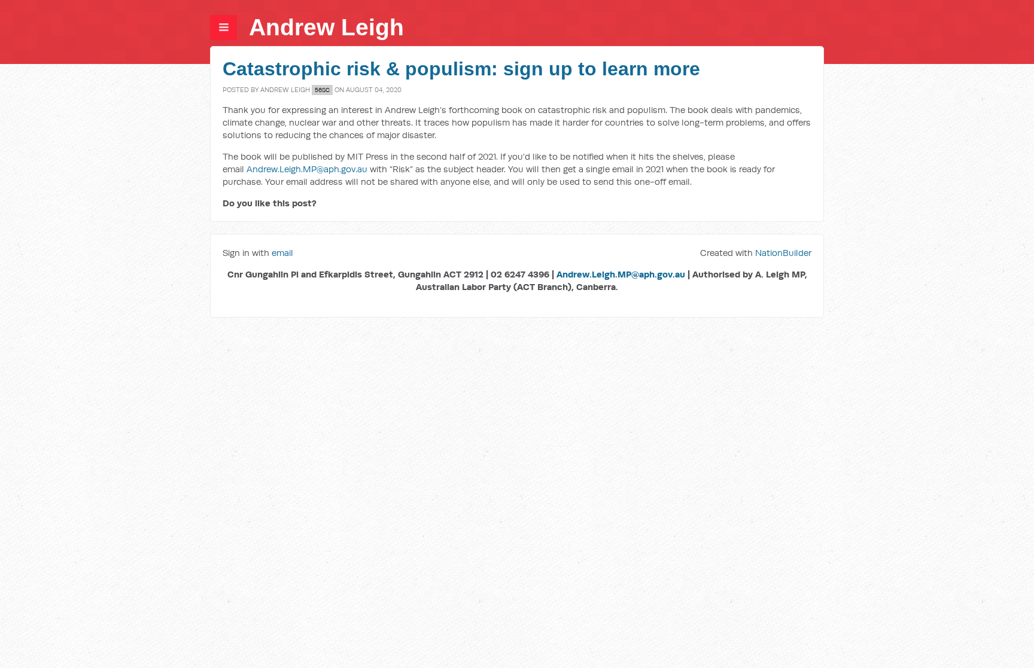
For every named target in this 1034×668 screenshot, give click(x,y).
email (282, 252)
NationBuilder (783, 252)
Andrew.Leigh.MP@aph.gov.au (307, 169)
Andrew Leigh (326, 27)
